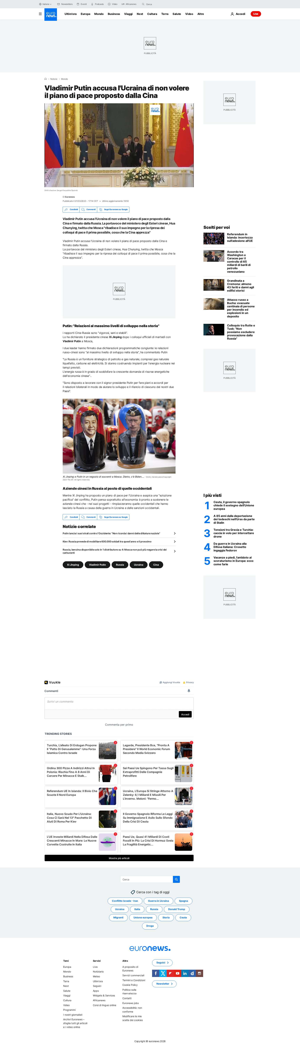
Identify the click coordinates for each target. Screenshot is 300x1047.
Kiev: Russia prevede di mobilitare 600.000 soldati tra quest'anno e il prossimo (107, 541)
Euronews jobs (130, 1003)
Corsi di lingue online (104, 1005)
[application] (119, 145)
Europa (85, 14)
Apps (96, 990)
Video (189, 14)
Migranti (118, 917)
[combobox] (160, 4)
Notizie (53, 79)
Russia (120, 564)
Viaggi (128, 14)
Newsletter (162, 983)
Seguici (97, 985)
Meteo (96, 976)
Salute (177, 14)
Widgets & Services (104, 995)
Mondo (98, 14)
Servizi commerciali (133, 975)
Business (114, 14)
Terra (164, 14)
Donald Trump (176, 909)
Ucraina (138, 564)
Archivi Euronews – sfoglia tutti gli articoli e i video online (75, 1023)
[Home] (45, 79)
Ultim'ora (71, 14)
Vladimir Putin (97, 564)
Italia (137, 909)
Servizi (97, 960)
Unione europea (143, 917)
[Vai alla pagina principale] (50, 14)
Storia (166, 917)
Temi (66, 960)
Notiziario (98, 971)
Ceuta (183, 917)
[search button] (143, 4)
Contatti (126, 998)
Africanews (99, 1000)
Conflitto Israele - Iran (125, 900)
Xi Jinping (73, 564)
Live (255, 13)
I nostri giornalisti (72, 1014)
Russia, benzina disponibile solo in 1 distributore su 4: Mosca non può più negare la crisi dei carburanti (115, 551)
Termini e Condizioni (133, 980)
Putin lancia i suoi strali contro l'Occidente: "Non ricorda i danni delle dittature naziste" (111, 533)
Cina (156, 564)
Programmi (69, 1009)
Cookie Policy (130, 984)
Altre (125, 960)
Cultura (152, 14)
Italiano (46, 4)
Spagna (183, 900)
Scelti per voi (216, 227)
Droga (150, 925)
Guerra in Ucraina (158, 900)
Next (140, 14)
